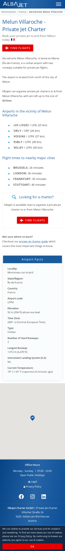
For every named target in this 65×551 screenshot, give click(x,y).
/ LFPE (22, 142)
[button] (58, 4)
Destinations (9, 11)
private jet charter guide (33, 241)
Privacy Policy (33, 486)
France (23, 11)
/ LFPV (23, 147)
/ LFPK (24, 136)
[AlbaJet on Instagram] (32, 496)
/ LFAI (25, 125)
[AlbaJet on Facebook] (21, 496)
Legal (33, 481)
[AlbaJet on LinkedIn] (43, 496)
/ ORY (21, 131)
